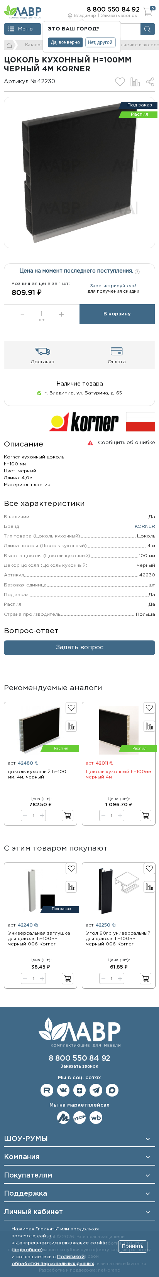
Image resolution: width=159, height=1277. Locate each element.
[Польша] (140, 422)
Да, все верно (65, 42)
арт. (20, 763)
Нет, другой (100, 42)
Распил (139, 114)
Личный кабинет (33, 1212)
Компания (22, 1157)
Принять (132, 1246)
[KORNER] (84, 422)
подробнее (27, 1250)
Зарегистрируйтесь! (113, 286)
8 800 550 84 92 (79, 1058)
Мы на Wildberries (96, 1117)
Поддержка (25, 1194)
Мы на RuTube (47, 1090)
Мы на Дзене (79, 1090)
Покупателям (28, 1176)
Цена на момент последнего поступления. (77, 271)
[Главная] (10, 45)
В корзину (117, 314)
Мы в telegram (96, 1090)
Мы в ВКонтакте (63, 1090)
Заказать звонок (119, 16)
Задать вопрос (79, 647)
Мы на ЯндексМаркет (63, 1117)
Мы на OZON (79, 1117)
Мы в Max (112, 1090)
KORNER (145, 526)
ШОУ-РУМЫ (26, 1139)
